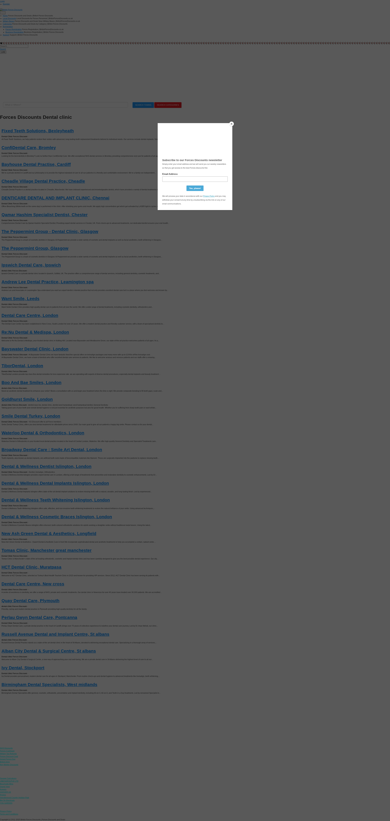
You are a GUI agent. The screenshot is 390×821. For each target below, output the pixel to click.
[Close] (231, 124)
